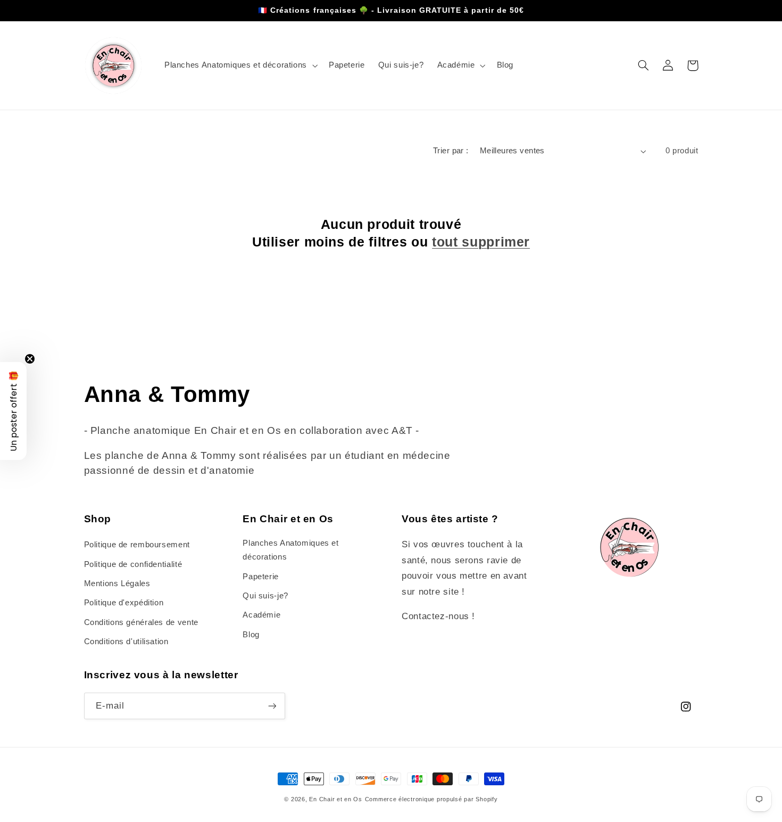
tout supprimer (481, 241)
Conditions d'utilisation (126, 641)
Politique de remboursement (137, 544)
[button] (239, 65)
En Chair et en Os (335, 799)
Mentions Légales (117, 583)
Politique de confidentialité (133, 564)
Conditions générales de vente (141, 622)
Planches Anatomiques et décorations (291, 550)
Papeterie (261, 576)
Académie (261, 615)
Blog (251, 634)
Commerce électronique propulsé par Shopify (431, 799)
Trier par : (451, 150)
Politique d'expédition (124, 602)
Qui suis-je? (265, 595)
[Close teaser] (29, 359)
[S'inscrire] (272, 706)
